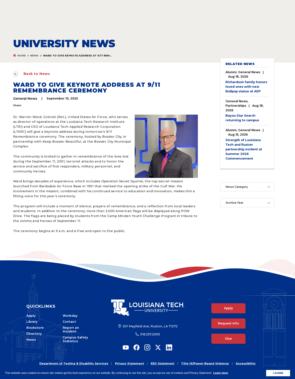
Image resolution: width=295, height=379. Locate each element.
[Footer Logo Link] (148, 308)
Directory (34, 334)
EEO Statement (162, 363)
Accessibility (246, 363)
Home (21, 55)
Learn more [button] (220, 372)
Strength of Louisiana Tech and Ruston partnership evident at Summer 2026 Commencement (244, 149)
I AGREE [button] (278, 373)
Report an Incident (71, 329)
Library (32, 322)
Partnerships (236, 105)
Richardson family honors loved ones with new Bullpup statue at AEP (246, 86)
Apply (31, 316)
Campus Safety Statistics (75, 339)
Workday (70, 316)
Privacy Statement (129, 363)
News (34, 55)
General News (25, 98)
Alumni (231, 72)
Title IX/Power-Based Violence (205, 363)
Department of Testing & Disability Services (73, 363)
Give (228, 339)
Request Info (228, 323)
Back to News (36, 74)
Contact (69, 322)
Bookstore (35, 328)
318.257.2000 (150, 334)
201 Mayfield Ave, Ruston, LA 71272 (150, 326)
